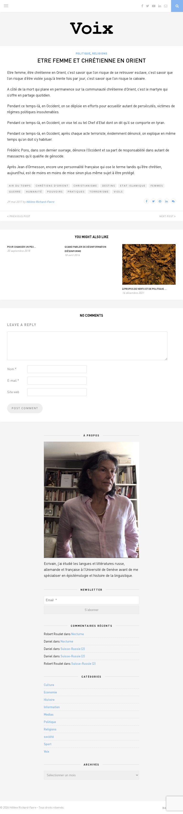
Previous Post (19, 216)
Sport (47, 744)
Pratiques (76, 191)
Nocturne (77, 634)
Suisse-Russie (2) (73, 649)
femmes (157, 185)
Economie (50, 692)
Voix (46, 751)
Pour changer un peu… (21, 246)
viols (118, 191)
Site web (13, 392)
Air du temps (20, 185)
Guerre (15, 191)
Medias (49, 714)
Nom (11, 369)
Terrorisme (99, 191)
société (49, 737)
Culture (49, 685)
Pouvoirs (55, 191)
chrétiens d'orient (52, 185)
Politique (83, 53)
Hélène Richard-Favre (40, 202)
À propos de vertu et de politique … (144, 288)
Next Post (166, 216)
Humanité (34, 191)
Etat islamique (133, 185)
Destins (108, 185)
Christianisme (85, 185)
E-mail (13, 380)
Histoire (49, 700)
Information (52, 707)
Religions (99, 53)
